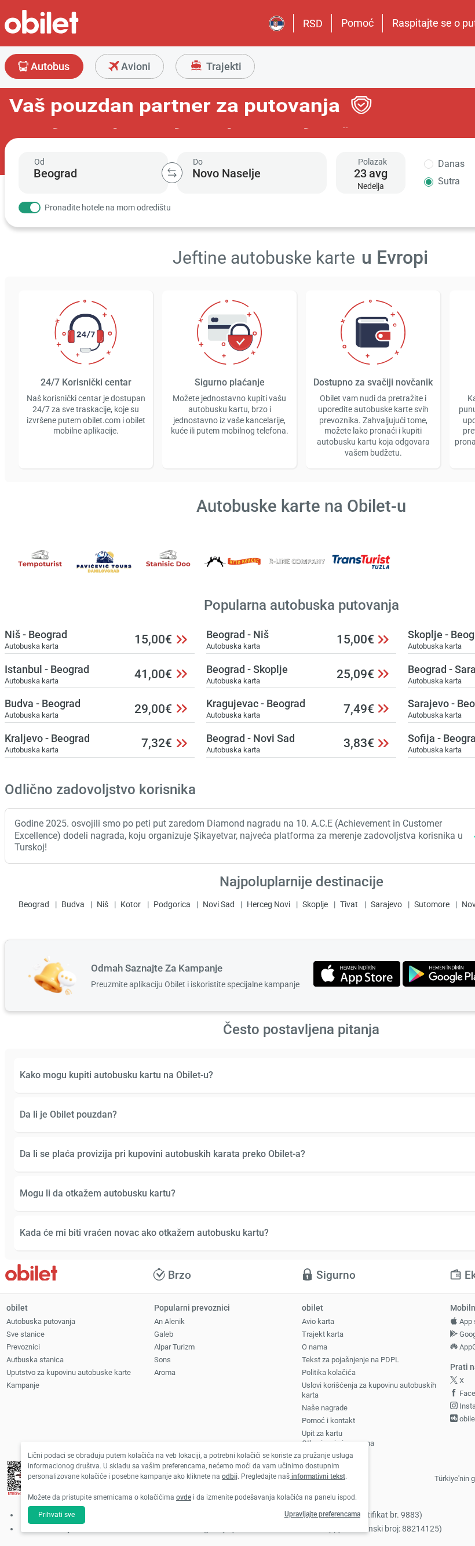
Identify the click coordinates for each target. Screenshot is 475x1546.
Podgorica (172, 905)
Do (198, 161)
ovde (183, 1497)
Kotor (130, 905)
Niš (102, 905)
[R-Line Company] (297, 569)
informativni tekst (317, 1476)
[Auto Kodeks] (233, 569)
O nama (314, 1347)
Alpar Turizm (174, 1347)
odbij (229, 1476)
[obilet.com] (69, 32)
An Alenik (169, 1321)
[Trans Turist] (361, 569)
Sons (162, 1359)
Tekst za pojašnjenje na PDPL (350, 1359)
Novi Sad (219, 905)
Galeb (163, 1334)
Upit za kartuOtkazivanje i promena (338, 1438)
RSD (313, 23)
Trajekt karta (323, 1334)
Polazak (372, 161)
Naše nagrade (325, 1407)
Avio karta (318, 1321)
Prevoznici (23, 1347)
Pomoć (357, 23)
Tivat (349, 905)
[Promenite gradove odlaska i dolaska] (172, 172)
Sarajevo (386, 905)
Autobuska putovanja (40, 1321)
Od (39, 161)
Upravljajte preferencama (322, 1514)
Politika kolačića (329, 1372)
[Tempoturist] (40, 569)
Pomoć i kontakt (328, 1420)
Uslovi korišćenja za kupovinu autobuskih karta (369, 1390)
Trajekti (223, 66)
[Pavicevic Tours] (104, 569)
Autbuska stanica (35, 1359)
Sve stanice (25, 1334)
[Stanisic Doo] (169, 569)
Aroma (165, 1372)
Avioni (135, 66)
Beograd (34, 905)
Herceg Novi (268, 905)
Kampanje (22, 1385)
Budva (73, 905)
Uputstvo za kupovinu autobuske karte (68, 1372)
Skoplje (315, 905)
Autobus (49, 66)
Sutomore (432, 905)
